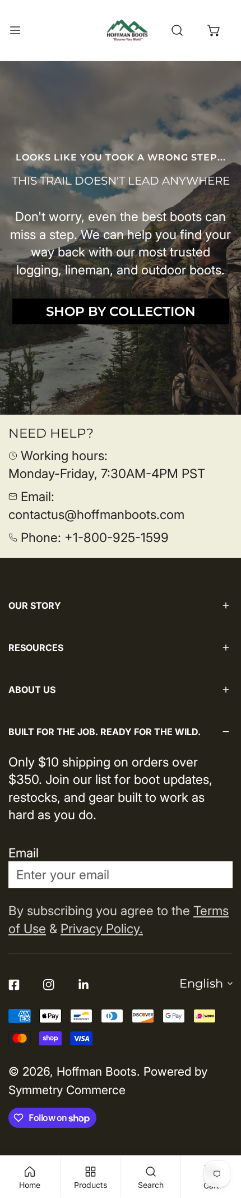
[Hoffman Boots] (127, 30)
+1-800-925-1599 (116, 537)
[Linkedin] (83, 984)
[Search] (177, 30)
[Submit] (213, 874)
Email (23, 852)
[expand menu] (15, 30)
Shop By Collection (121, 311)
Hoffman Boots (97, 1071)
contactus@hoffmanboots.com (96, 514)
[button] (214, 30)
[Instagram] (48, 984)
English (201, 983)
